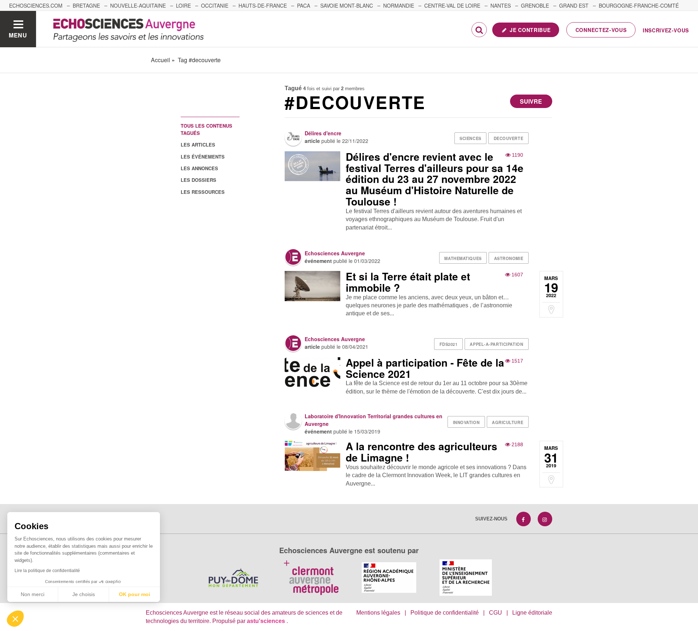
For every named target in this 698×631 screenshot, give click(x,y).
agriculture (507, 422)
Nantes (500, 5)
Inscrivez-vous (666, 30)
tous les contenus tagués (206, 129)
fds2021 (449, 344)
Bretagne (86, 5)
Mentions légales (378, 613)
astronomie (509, 258)
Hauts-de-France (262, 5)
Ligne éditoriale (532, 613)
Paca (303, 5)
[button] (15, 618)
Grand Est (574, 5)
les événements (203, 156)
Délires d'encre (323, 133)
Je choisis (83, 594)
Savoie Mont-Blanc (346, 5)
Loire (183, 5)
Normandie (398, 5)
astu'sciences (266, 621)
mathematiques (462, 258)
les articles (198, 144)
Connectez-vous (601, 29)
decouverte (509, 138)
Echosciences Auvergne (335, 253)
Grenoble (535, 5)
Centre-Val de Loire (452, 5)
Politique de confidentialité (444, 613)
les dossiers (198, 179)
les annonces (199, 168)
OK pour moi (134, 594)
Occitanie (214, 5)
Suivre (531, 101)
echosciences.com (36, 5)
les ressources (203, 191)
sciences (470, 138)
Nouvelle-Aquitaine (138, 5)
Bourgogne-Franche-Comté (639, 5)
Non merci (32, 594)
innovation (466, 422)
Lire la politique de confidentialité (47, 570)
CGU (495, 613)
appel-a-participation (496, 344)
